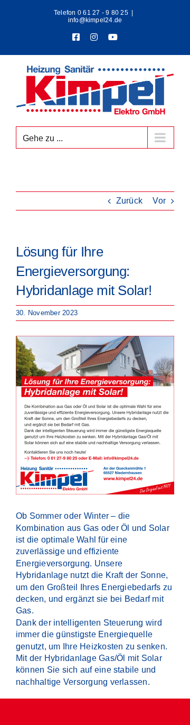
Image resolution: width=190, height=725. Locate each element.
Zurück (129, 200)
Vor (159, 200)
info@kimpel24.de (95, 20)
